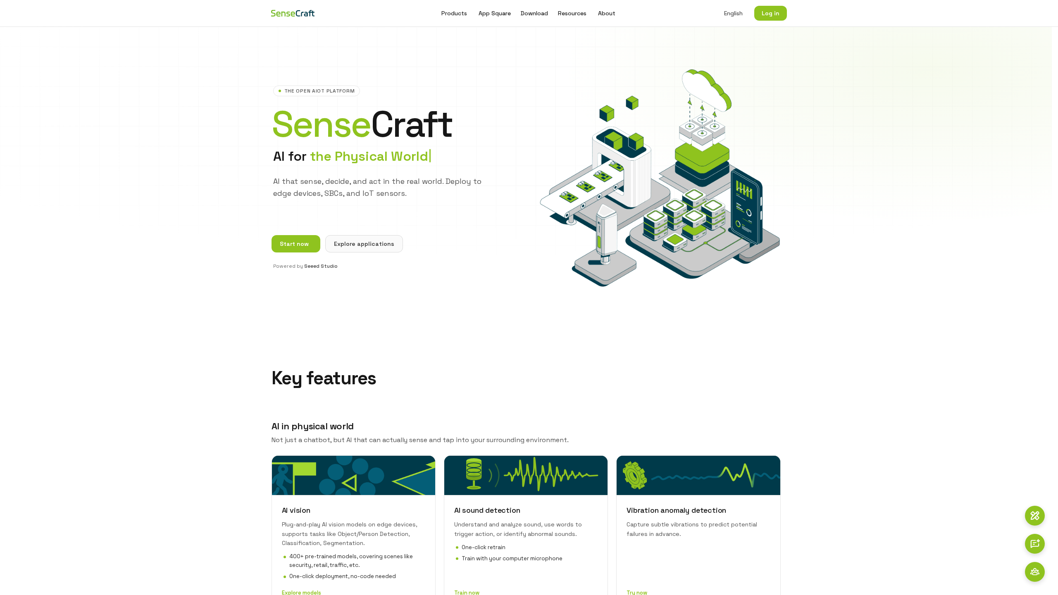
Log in (770, 13)
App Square (495, 13)
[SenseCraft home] (293, 13)
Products (454, 13)
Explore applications (364, 244)
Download (534, 13)
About (606, 13)
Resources (572, 13)
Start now (294, 244)
